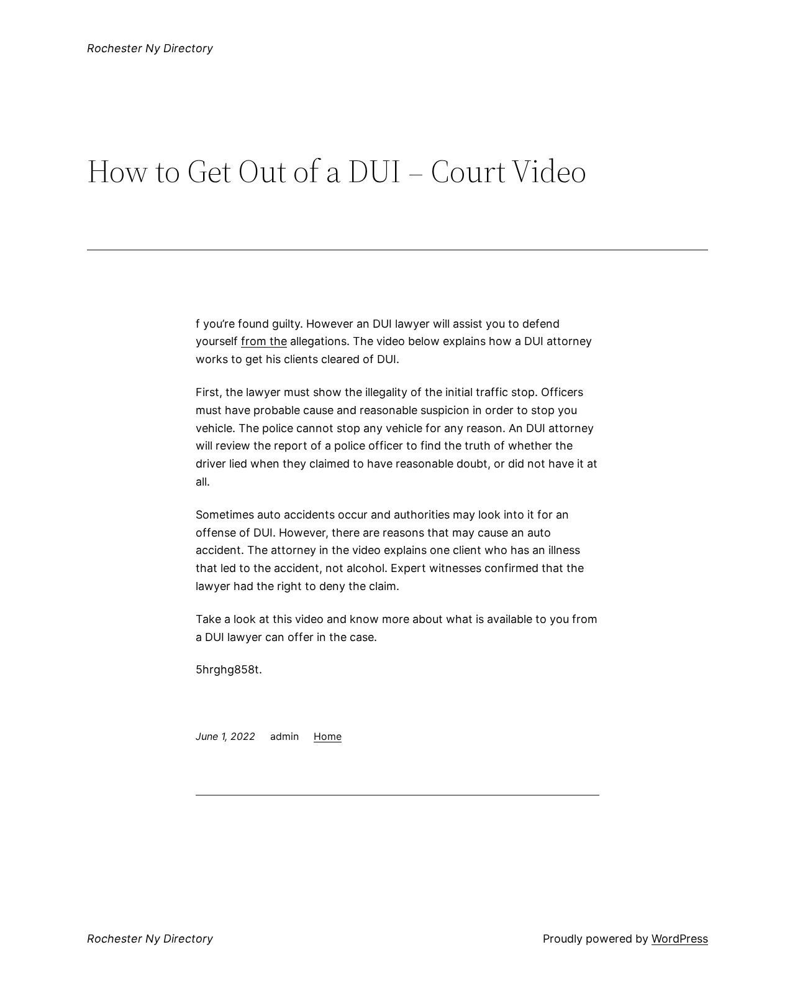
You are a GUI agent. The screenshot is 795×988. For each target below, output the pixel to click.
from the (264, 341)
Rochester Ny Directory (150, 48)
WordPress (680, 938)
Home (328, 736)
